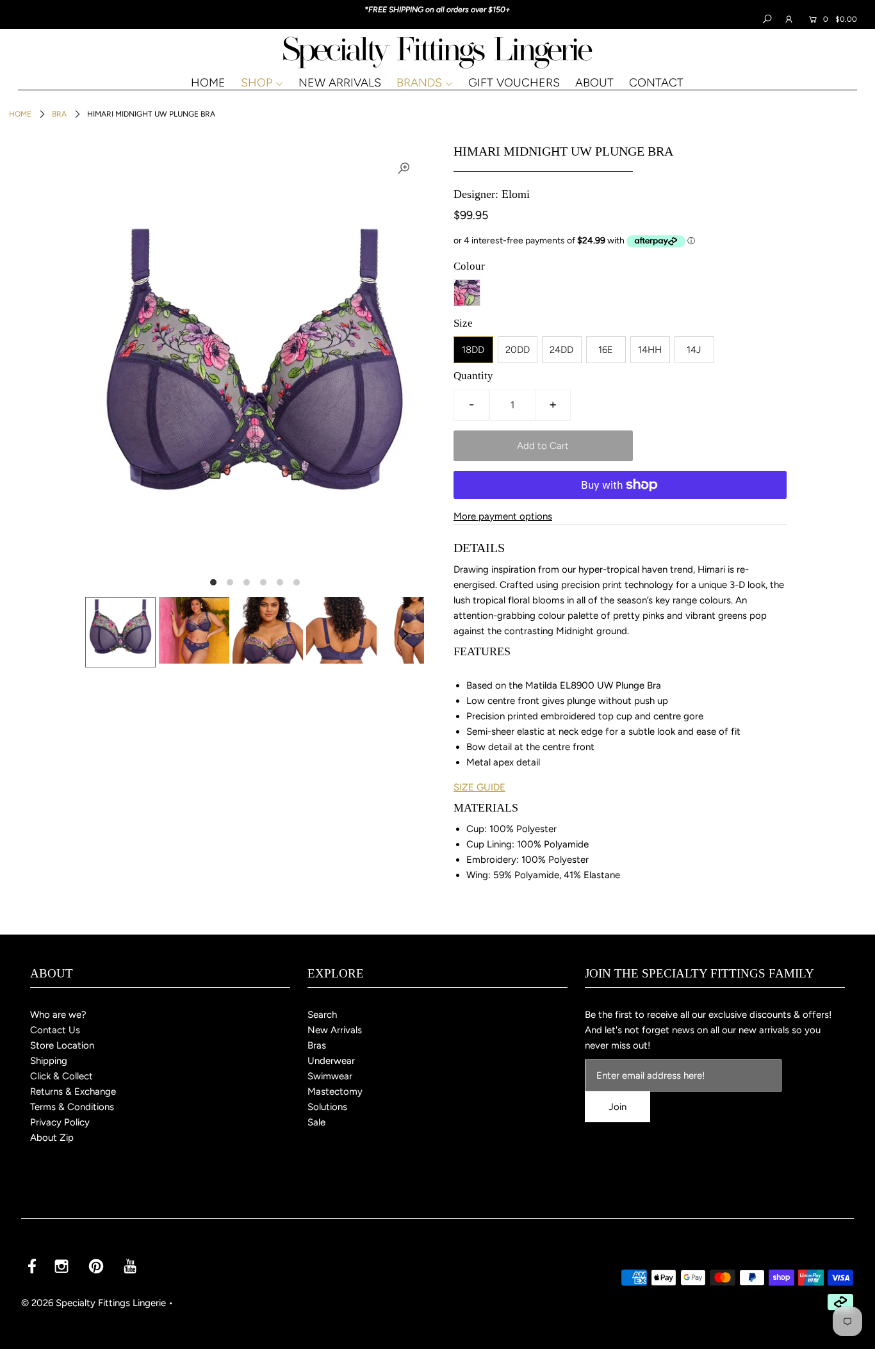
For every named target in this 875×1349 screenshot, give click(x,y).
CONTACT (656, 83)
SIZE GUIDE (479, 787)
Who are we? (58, 1014)
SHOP (256, 83)
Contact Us (55, 1030)
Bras (316, 1045)
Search (322, 1014)
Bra (59, 114)
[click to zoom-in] (403, 168)
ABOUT (594, 83)
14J (694, 350)
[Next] (403, 633)
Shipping (48, 1061)
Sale (316, 1122)
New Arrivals (334, 1030)
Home (20, 114)
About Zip (52, 1137)
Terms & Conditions (72, 1107)
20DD (517, 350)
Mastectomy (335, 1091)
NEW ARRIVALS (339, 83)
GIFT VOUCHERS (514, 83)
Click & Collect (61, 1076)
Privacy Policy (60, 1122)
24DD (561, 350)
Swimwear (329, 1076)
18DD (473, 350)
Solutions (327, 1107)
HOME (208, 83)
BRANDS (419, 83)
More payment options (503, 516)
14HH (650, 350)
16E (605, 350)
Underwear (331, 1061)
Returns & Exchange (73, 1091)
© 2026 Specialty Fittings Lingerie (93, 1303)
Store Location (62, 1045)
